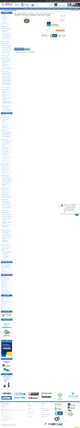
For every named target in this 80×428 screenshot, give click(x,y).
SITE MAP (43, 412)
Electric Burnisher (6, 132)
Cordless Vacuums (6, 52)
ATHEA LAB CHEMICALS (6, 274)
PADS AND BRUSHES (5, 297)
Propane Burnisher (6, 134)
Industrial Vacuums (6, 50)
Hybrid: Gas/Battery (6, 196)
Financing (30, 406)
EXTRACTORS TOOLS (5, 301)
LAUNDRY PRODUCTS (5, 279)
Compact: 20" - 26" (5, 168)
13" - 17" (3, 122)
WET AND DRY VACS (5, 71)
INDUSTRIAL (3, 283)
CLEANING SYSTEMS (5, 210)
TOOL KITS (3, 306)
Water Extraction (6, 205)
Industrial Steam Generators (6, 226)
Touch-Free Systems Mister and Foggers (5, 267)
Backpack (4, 23)
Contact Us (30, 416)
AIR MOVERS (3, 115)
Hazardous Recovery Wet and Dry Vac (6, 84)
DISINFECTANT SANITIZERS (6, 292)
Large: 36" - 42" (5, 172)
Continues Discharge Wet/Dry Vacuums (6, 81)
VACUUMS (7, 12)
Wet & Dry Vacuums (6, 34)
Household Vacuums (6, 45)
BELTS (2, 308)
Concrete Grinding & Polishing (6, 238)
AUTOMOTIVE (3, 285)
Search (76, 8)
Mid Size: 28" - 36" (5, 190)
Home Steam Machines (6, 216)
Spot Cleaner (5, 148)
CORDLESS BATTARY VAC (6, 87)
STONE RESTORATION (5, 229)
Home (26, 8)
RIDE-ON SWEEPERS (5, 188)
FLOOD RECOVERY (4, 199)
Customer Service (57, 8)
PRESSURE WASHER (5, 212)
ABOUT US (43, 404)
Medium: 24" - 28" (5, 158)
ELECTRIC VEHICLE (4, 244)
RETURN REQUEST (44, 410)
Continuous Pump (6, 36)
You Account (30, 412)
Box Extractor (5, 143)
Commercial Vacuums (6, 47)
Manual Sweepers (6, 177)
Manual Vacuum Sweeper (5, 92)
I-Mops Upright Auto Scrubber (6, 154)
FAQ (42, 406)
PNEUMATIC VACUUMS (5, 105)
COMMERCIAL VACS (5, 26)
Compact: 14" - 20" (5, 156)
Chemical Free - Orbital (5, 120)
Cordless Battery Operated (6, 62)
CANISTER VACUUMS (5, 43)
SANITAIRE (3, 14)
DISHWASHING (4, 276)
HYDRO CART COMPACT (6, 252)
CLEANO (3, 258)
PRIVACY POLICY (44, 408)
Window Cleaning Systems (5, 250)
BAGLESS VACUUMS (5, 41)
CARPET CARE (4, 287)
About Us (64, 8)
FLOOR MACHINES (4, 117)
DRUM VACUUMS (5, 107)
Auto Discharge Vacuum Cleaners (6, 202)
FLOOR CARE (3, 281)
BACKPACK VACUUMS (5, 59)
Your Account (38, 8)
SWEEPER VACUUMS (5, 175)
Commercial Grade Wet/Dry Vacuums (6, 74)
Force (3, 21)
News (43, 8)
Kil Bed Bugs (3, 271)
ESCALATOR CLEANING (5, 246)
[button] (26, 5)
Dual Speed (4, 127)
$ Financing (70, 8)
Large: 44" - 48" (5, 192)
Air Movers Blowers (6, 207)
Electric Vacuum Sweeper (5, 96)
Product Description (19, 49)
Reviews (27, 49)
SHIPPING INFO (44, 416)
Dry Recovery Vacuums (5, 31)
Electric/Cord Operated (5, 66)
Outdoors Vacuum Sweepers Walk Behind (7, 102)
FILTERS (2, 299)
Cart (29, 414)
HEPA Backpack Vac (6, 68)
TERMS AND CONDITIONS (45, 414)
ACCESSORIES (6, 295)
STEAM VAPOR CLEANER (5, 214)
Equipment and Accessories (5, 241)
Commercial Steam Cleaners (6, 220)
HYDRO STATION (5, 256)
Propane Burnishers (6, 235)
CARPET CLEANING (4, 139)
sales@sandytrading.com (7, 416)
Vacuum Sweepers (5, 89)
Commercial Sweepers (7, 179)
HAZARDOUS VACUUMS (5, 55)
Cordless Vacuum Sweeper (6, 99)
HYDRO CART (4, 254)
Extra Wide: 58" (5, 194)
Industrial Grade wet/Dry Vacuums (6, 77)
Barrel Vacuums (5, 38)
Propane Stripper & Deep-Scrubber (6, 232)
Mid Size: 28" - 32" (5, 170)
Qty (46, 30)
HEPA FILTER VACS (4, 57)
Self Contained (5, 141)
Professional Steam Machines (6, 223)
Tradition (4, 19)
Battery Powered (6, 136)
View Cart (49, 8)
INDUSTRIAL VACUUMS (5, 28)
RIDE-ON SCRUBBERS (5, 163)
